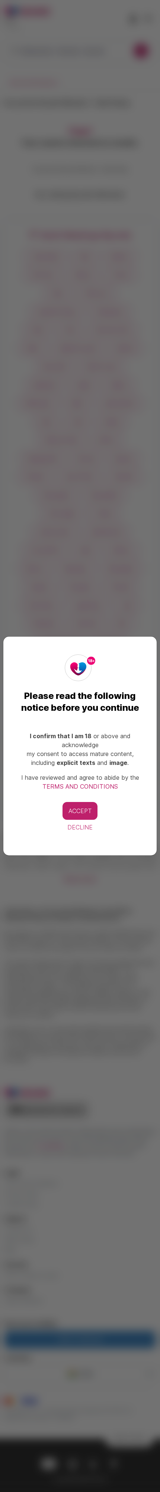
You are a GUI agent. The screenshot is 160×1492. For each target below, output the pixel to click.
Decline (80, 827)
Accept (80, 811)
